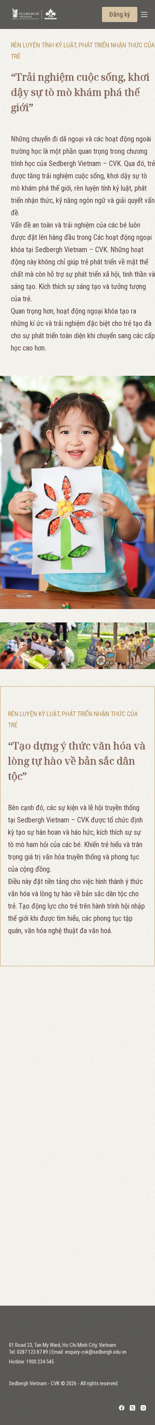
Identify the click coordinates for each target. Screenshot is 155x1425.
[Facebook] (121, 1408)
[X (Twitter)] (132, 1408)
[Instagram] (143, 1408)
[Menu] (144, 14)
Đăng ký (119, 14)
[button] (7, 648)
